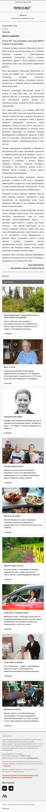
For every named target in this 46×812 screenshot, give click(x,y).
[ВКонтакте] (4, 788)
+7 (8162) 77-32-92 (24, 756)
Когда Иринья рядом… (14, 662)
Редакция (5, 808)
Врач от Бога (9, 367)
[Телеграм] (11, 788)
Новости (23, 15)
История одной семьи (13, 466)
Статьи (5, 29)
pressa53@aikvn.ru (32, 758)
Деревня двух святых (13, 565)
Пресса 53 (7, 766)
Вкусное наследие (12, 516)
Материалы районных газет (23, 18)
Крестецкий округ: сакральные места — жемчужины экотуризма (22, 316)
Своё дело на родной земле (16, 613)
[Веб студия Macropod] (23, 796)
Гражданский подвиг (13, 417)
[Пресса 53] (23, 8)
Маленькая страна (12, 709)
